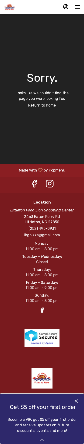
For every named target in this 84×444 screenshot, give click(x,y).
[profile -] (66, 7)
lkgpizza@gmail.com (42, 235)
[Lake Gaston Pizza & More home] (25, 7)
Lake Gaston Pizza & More (42, 378)
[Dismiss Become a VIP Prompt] (76, 401)
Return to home (42, 105)
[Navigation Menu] (77, 7)
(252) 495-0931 (42, 228)
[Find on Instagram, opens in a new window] (50, 185)
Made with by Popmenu (34, 170)
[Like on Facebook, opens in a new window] (34, 185)
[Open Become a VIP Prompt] (42, 440)
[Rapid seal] (42, 337)
